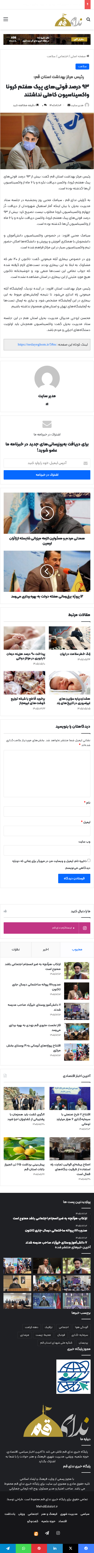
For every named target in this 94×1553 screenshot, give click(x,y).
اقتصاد (62, 1521)
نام (87, 803)
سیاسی (85, 1514)
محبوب (77, 949)
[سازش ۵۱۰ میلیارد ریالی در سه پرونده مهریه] (17, 1283)
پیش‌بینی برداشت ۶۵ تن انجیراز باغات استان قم (24, 1167)
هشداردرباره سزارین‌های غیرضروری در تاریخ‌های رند (73, 701)
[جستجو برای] (88, 21)
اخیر (46, 949)
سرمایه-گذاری (79, 1335)
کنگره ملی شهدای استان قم (56, 1343)
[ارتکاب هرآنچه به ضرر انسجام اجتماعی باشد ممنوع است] (76, 970)
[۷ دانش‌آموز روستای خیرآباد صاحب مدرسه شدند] (76, 1011)
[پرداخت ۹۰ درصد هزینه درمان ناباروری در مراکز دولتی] (24, 638)
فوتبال (61, 1335)
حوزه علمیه (48, 1521)
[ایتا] (36, 1533)
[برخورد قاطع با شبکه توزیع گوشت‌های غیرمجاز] (24, 683)
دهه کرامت (31, 1327)
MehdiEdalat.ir (47, 1507)
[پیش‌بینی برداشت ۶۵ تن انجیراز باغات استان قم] (24, 1148)
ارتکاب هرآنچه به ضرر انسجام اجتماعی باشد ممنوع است (33, 966)
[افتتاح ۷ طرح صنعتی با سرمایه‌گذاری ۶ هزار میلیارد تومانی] (70, 1098)
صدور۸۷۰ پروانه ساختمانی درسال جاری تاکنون (36, 987)
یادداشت (10, 1514)
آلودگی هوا (81, 1327)
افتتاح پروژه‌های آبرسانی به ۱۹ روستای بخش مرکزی (52, 4)
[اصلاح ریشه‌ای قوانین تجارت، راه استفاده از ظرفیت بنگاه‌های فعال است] (70, 1148)
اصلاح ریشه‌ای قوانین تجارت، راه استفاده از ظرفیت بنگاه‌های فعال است (70, 1169)
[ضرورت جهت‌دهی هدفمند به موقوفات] (47, 1301)
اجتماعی (63, 56)
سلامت (51, 56)
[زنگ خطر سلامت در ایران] (69, 638)
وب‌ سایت (84, 842)
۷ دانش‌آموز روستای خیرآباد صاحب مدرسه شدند (34, 1007)
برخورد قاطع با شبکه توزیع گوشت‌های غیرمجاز (28, 701)
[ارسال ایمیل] (69, 105)
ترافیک (48, 1327)
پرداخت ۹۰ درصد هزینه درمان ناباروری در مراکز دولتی (25, 656)
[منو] (5, 21)
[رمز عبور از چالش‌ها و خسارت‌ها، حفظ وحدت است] (77, 1301)
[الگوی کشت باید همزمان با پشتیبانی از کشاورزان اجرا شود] (24, 1098)
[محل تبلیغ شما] (47, 39)
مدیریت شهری (69, 1514)
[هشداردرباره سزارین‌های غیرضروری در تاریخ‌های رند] (69, 683)
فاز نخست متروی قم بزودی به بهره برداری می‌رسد (35, 1028)
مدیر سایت (77, 105)
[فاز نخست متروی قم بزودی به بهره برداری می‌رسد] (76, 1031)
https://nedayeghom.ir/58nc (37, 344)
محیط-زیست (43, 1335)
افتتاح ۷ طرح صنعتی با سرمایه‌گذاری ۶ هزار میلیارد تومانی (73, 1119)
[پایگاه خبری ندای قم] (68, 19)
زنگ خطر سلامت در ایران (75, 654)
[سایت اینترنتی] (47, 404)
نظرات (16, 949)
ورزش (21, 1514)
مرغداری (24, 1335)
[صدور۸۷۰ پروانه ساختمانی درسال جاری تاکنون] (76, 991)
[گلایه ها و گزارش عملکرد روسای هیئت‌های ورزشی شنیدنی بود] (17, 1301)
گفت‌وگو (32, 1521)
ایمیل (85, 822)
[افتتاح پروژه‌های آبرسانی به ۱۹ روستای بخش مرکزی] (76, 1052)
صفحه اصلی (78, 56)
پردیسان (83, 1343)
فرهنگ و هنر (49, 1514)
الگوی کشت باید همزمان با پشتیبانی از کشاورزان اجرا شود (25, 1117)
